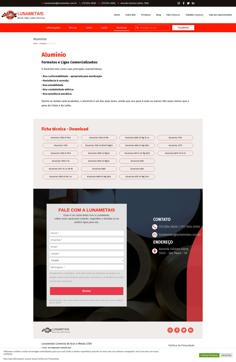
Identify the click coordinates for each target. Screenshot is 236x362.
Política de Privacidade (181, 345)
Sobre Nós (130, 15)
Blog (158, 15)
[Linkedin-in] (193, 3)
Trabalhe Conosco (194, 15)
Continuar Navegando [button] (209, 355)
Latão (104, 27)
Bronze (73, 27)
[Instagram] (178, 3)
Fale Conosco (173, 15)
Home (117, 15)
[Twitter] (188, 3)
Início (35, 43)
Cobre (89, 27)
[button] (183, 27)
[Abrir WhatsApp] (229, 355)
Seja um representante (220, 15)
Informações (53, 27)
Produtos (146, 15)
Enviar (86, 290)
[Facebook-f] (183, 3)
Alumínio (121, 27)
